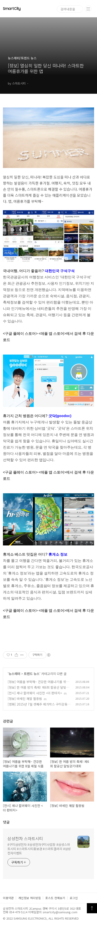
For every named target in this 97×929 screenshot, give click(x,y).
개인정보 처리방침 (29, 898)
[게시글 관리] (22, 655)
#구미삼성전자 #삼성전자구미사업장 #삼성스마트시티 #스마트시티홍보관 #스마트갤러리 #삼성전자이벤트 (39, 848)
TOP (92, 908)
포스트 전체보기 (55, 898)
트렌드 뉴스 (31, 673)
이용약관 (8, 898)
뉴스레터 (14, 673)
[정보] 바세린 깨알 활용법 (25, 698)
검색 (79, 9)
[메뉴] (88, 8)
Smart (12, 8)
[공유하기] (16, 655)
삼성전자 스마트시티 (25, 838)
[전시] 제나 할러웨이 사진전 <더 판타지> (35, 693)
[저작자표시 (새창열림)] (48, 655)
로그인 (74, 898)
